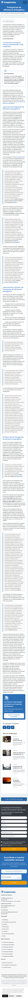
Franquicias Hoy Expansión (10, 965)
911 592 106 (4, 899)
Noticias (5, 924)
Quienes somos (16, 980)
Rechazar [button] (11, 995)
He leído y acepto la (14, 845)
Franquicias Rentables (8, 944)
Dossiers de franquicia (12, 983)
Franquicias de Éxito (8, 947)
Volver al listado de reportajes (14, 799)
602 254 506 (4, 913)
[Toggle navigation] (25, 2)
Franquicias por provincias (9, 922)
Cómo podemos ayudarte (15, 981)
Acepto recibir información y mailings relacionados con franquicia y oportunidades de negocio (14, 842)
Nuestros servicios (7, 962)
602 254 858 (4, 907)
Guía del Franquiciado (8, 933)
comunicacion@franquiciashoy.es (9, 912)
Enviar (14, 849)
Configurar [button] (18, 995)
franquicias (19, 157)
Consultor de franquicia (6, 980)
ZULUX (15, 202)
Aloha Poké (19, 476)
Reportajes (6, 926)
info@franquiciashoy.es (7, 898)
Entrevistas (6, 929)
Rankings (5, 919)
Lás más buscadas (8, 954)
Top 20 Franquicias (8, 949)
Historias (5, 931)
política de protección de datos (19, 845)
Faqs (4, 936)
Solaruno (15, 282)
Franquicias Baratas (8, 951)
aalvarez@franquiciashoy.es (8, 905)
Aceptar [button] (5, 995)
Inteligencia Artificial (8, 956)
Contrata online (7, 967)
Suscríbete (14, 882)
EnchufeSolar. (16, 242)
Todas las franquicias (8, 942)
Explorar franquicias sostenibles (14, 715)
